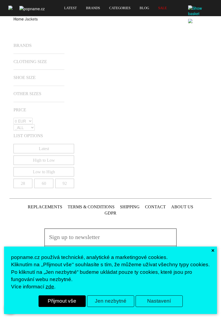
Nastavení (159, 301)
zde (50, 286)
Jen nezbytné (110, 301)
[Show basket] (200, 11)
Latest (70, 8)
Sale (162, 8)
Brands (93, 8)
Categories (119, 8)
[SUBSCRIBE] (169, 244)
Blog (144, 8)
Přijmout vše (62, 301)
